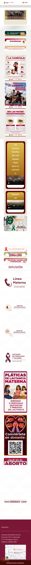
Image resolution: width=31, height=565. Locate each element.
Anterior (6, 15)
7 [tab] (18, 16)
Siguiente (25, 15)
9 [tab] (23, 16)
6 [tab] (16, 16)
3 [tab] (10, 16)
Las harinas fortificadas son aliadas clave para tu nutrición (15, 13)
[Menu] (2, 6)
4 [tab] (12, 16)
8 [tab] (20, 16)
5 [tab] (14, 16)
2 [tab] (8, 16)
